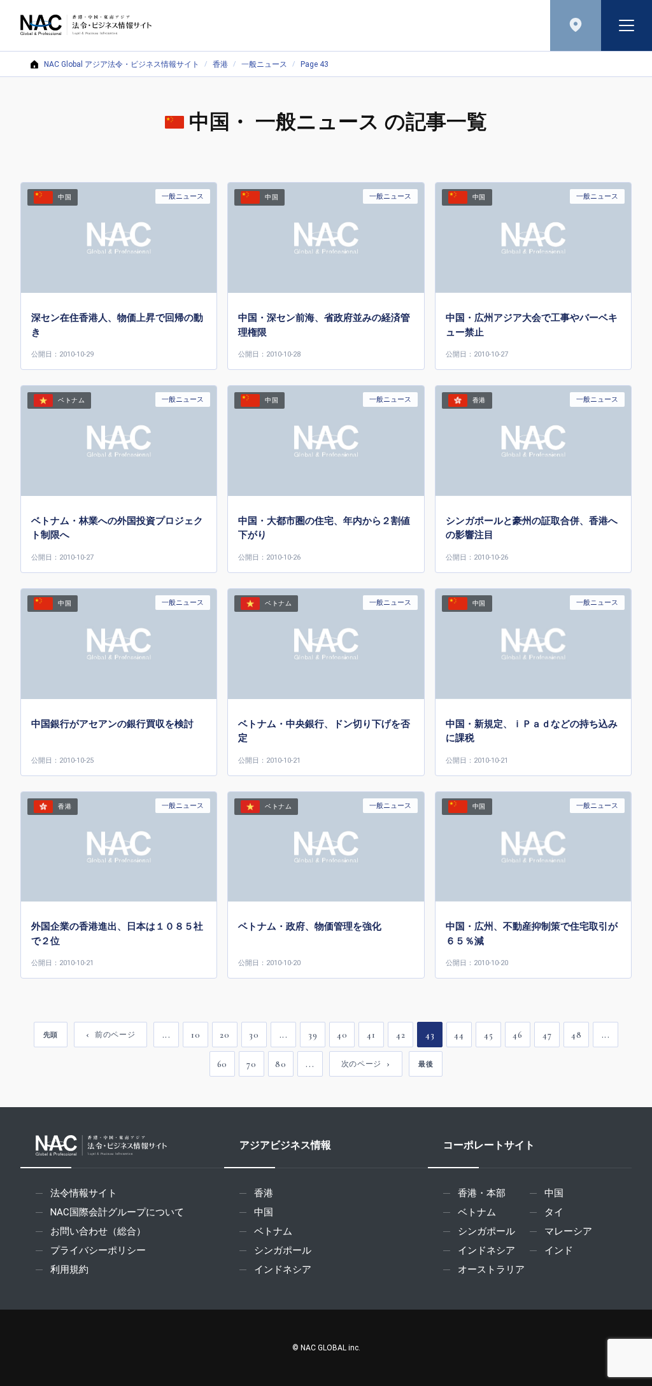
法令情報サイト (83, 1193)
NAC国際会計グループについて (117, 1212)
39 (312, 1034)
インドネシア (282, 1269)
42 (400, 1034)
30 (254, 1034)
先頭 (50, 1034)
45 (488, 1034)
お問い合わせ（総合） (98, 1231)
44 (459, 1034)
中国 (263, 1212)
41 (371, 1034)
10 (195, 1034)
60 (222, 1064)
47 (546, 1034)
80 (280, 1064)
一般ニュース (264, 64)
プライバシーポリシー (98, 1250)
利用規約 (69, 1269)
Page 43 (315, 64)
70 (251, 1064)
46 (517, 1034)
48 (576, 1034)
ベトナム (273, 1231)
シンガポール (282, 1250)
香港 (220, 64)
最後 (425, 1064)
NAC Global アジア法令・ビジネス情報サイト (121, 64)
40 (342, 1034)
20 (224, 1034)
